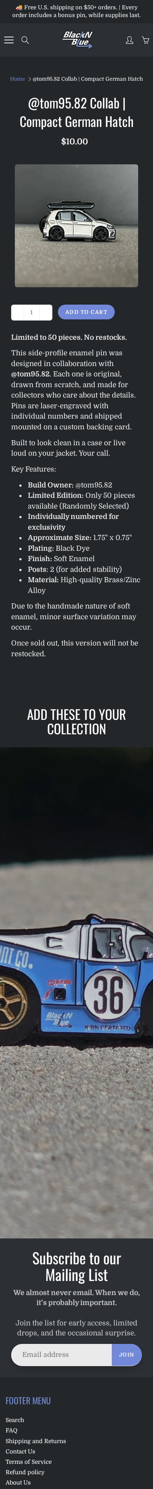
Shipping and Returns (36, 1441)
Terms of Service (29, 1462)
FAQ (11, 1430)
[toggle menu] (8, 40)
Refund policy (25, 1472)
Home (17, 79)
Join (126, 1355)
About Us (18, 1482)
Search (15, 1420)
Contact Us (20, 1451)
